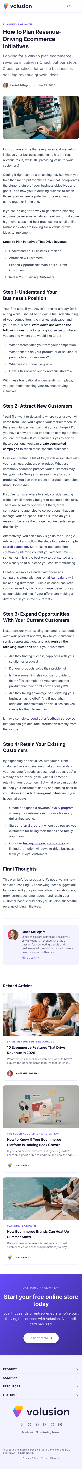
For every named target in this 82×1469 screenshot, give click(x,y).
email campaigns (55, 577)
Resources (11, 1386)
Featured (10, 1395)
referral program (31, 825)
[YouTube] (60, 1424)
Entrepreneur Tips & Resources (30, 1041)
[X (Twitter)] (29, 1424)
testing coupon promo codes (44, 843)
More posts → (30, 957)
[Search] (68, 6)
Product (10, 1369)
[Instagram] (52, 1424)
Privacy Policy (30, 1458)
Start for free (39, 1338)
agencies (30, 510)
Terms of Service (50, 1458)
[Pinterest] (37, 1424)
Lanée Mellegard (20, 85)
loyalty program (62, 808)
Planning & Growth (17, 24)
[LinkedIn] (45, 1424)
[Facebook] (22, 1424)
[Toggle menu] (76, 6)
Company (10, 1377)
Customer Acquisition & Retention (33, 1133)
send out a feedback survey (51, 718)
